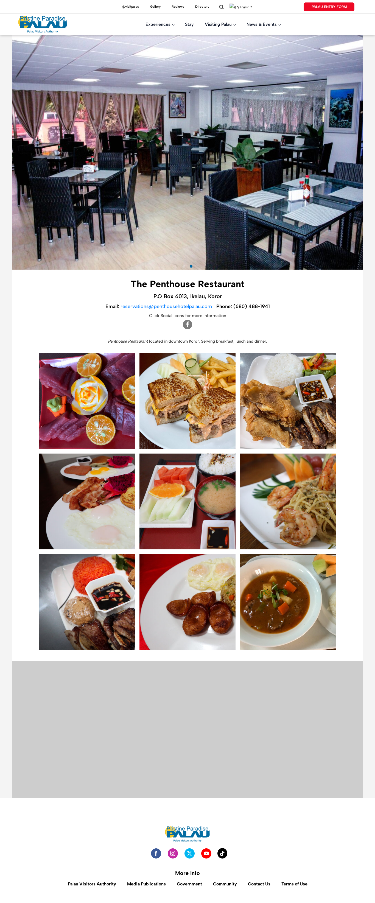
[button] (29, 486)
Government (189, 884)
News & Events (262, 24)
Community (225, 884)
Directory (202, 7)
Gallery (155, 7)
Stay (189, 24)
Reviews (178, 7)
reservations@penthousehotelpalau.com (166, 306)
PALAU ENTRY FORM (329, 7)
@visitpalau (130, 7)
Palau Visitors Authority (92, 884)
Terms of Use (294, 884)
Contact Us (259, 884)
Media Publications (146, 884)
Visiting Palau (218, 24)
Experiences (157, 24)
